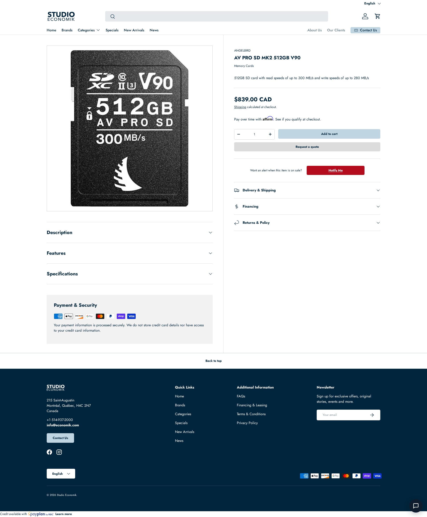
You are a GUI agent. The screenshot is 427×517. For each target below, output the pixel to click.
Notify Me (335, 170)
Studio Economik (66, 495)
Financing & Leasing (252, 405)
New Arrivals (134, 30)
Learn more (63, 514)
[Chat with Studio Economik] (416, 506)
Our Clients (336, 30)
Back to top (213, 361)
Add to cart (329, 134)
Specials (112, 30)
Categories (86, 30)
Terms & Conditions (251, 414)
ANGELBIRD (242, 50)
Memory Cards (244, 66)
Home (51, 30)
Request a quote (307, 146)
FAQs (241, 396)
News (154, 30)
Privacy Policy (247, 422)
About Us (314, 30)
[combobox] (216, 16)
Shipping (240, 107)
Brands (67, 30)
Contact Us (60, 438)
